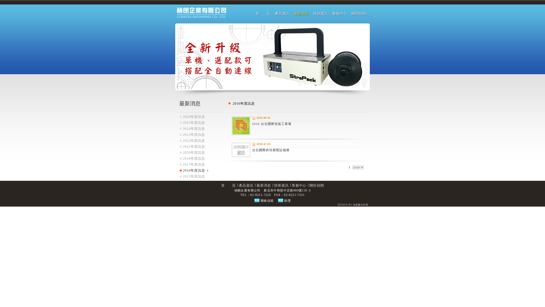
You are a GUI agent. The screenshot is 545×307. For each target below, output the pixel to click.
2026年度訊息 (194, 117)
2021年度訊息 (194, 146)
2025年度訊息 (194, 123)
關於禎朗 (358, 14)
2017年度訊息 (194, 164)
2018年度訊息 (194, 158)
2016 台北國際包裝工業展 (271, 124)
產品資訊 (282, 14)
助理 (287, 200)
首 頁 (263, 14)
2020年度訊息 (194, 152)
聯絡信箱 (267, 200)
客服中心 (339, 14)
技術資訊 (320, 14)
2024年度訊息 (194, 128)
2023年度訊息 (194, 134)
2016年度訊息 (194, 170)
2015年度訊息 (194, 176)
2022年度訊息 (194, 140)
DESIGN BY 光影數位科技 (353, 204)
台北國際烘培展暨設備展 (271, 150)
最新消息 (301, 14)
